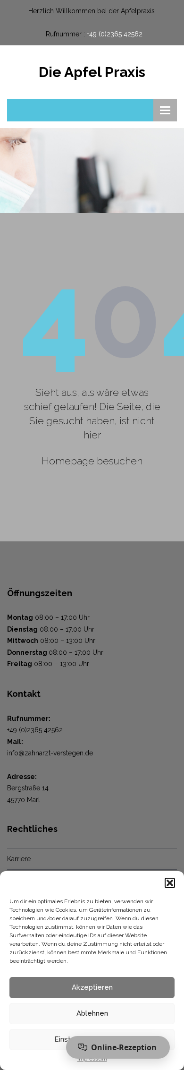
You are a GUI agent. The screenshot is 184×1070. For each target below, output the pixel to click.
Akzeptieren (92, 987)
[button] (170, 883)
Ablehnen (92, 1013)
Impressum (92, 1058)
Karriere (19, 859)
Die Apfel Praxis (92, 72)
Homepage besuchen (92, 461)
